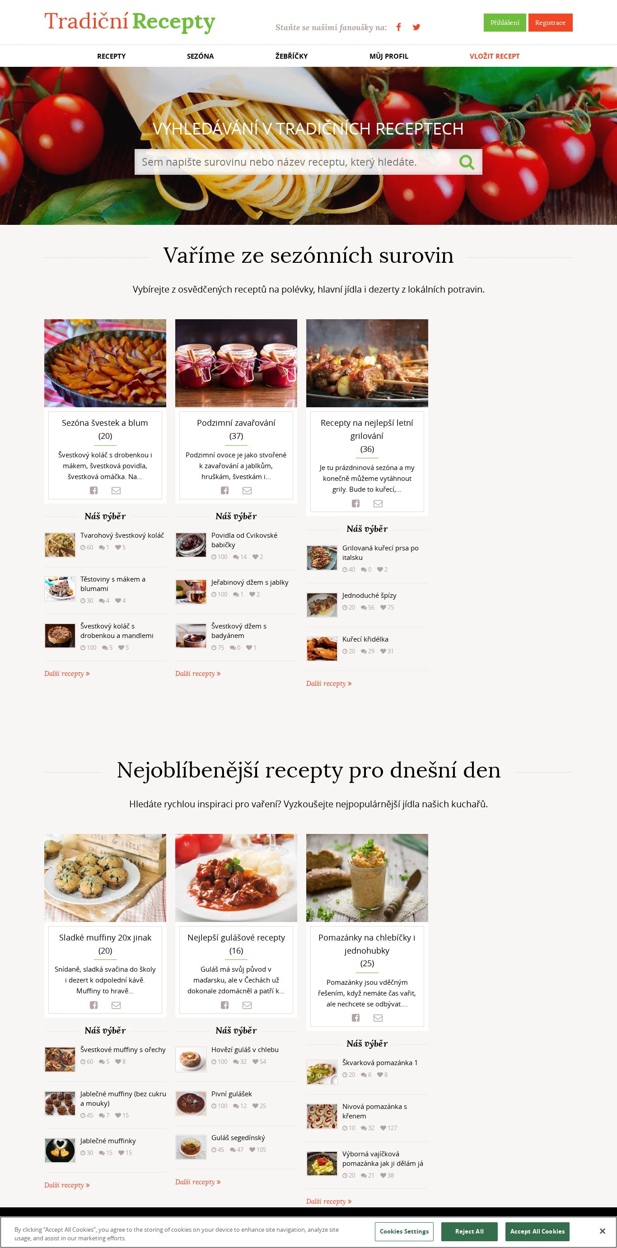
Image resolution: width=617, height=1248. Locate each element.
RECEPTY (111, 56)
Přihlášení (505, 23)
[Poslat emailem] (116, 490)
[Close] (602, 1231)
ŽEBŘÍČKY (292, 56)
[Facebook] (398, 27)
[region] (308, 1232)
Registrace (550, 23)
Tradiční (129, 21)
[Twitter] (416, 27)
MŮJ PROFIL (388, 56)
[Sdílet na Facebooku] (94, 490)
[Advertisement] (308, 723)
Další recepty (65, 674)
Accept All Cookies (537, 1231)
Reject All (469, 1231)
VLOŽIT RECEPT (495, 56)
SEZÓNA (200, 56)
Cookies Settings (404, 1231)
